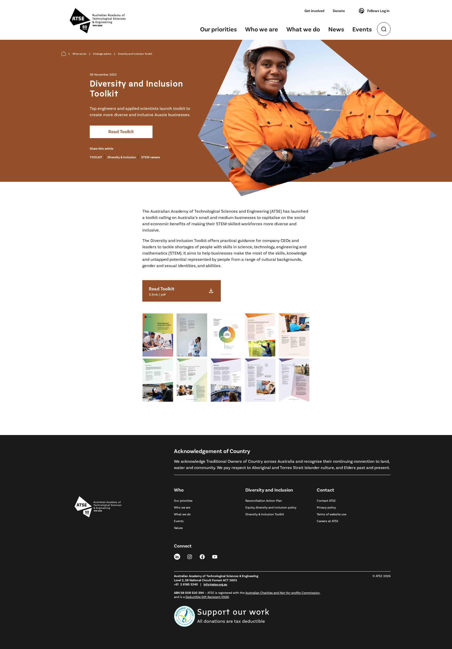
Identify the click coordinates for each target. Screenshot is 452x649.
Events (362, 29)
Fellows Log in (378, 10)
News (336, 29)
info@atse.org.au (215, 584)
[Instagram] (190, 556)
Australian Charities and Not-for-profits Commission (282, 592)
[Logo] (97, 557)
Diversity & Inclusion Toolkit (264, 514)
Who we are (261, 29)
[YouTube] (215, 556)
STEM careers (150, 157)
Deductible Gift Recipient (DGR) (207, 597)
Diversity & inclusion (122, 157)
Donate (339, 10)
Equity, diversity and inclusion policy (270, 507)
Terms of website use (331, 514)
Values (178, 527)
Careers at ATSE (327, 521)
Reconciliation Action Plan (263, 500)
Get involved (314, 10)
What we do (303, 29)
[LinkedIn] (177, 556)
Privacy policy (326, 507)
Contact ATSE (326, 500)
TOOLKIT (96, 157)
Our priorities (218, 29)
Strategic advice (102, 53)
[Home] (63, 54)
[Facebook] (202, 556)
